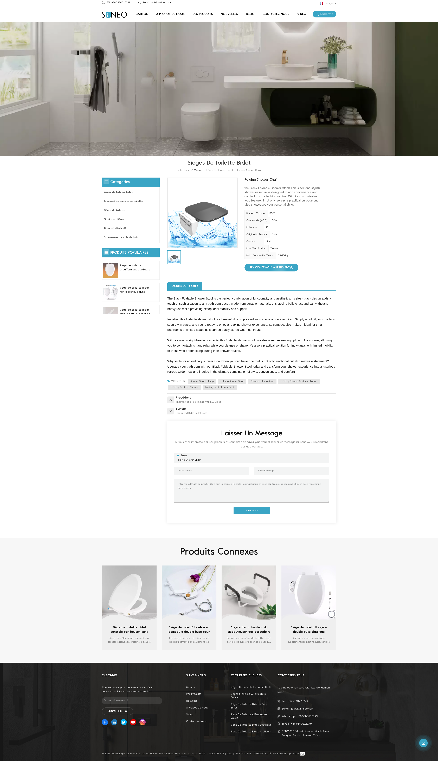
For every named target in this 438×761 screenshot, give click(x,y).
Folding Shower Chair (189, 460)
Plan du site (216, 754)
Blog (250, 14)
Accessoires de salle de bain (121, 237)
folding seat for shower (184, 387)
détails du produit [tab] (185, 286)
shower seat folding (202, 381)
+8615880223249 (297, 701)
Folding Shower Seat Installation (299, 381)
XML (229, 754)
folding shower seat (232, 381)
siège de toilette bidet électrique (251, 725)
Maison (142, 14)
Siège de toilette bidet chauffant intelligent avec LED (310, 629)
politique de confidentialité (253, 754)
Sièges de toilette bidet (219, 170)
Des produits (203, 14)
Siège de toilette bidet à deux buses (249, 706)
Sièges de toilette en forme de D (251, 687)
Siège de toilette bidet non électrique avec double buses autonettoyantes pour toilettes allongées (134, 290)
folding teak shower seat (219, 387)
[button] (108, 608)
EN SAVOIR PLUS (131, 648)
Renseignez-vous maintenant (270, 267)
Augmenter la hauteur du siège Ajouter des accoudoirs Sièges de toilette (191, 630)
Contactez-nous (275, 14)
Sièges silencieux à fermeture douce (248, 696)
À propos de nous (170, 14)
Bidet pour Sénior (114, 219)
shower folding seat (262, 381)
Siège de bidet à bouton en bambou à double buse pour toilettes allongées (131, 630)
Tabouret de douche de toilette (123, 201)
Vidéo (301, 14)
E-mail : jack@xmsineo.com (157, 3)
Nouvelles (229, 14)
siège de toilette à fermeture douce (249, 716)
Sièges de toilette (114, 210)
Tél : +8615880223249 (119, 3)
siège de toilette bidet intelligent (251, 732)
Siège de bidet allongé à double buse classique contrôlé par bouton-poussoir (251, 630)
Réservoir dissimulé (115, 228)
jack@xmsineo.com (302, 709)
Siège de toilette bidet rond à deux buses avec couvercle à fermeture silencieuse (135, 312)
